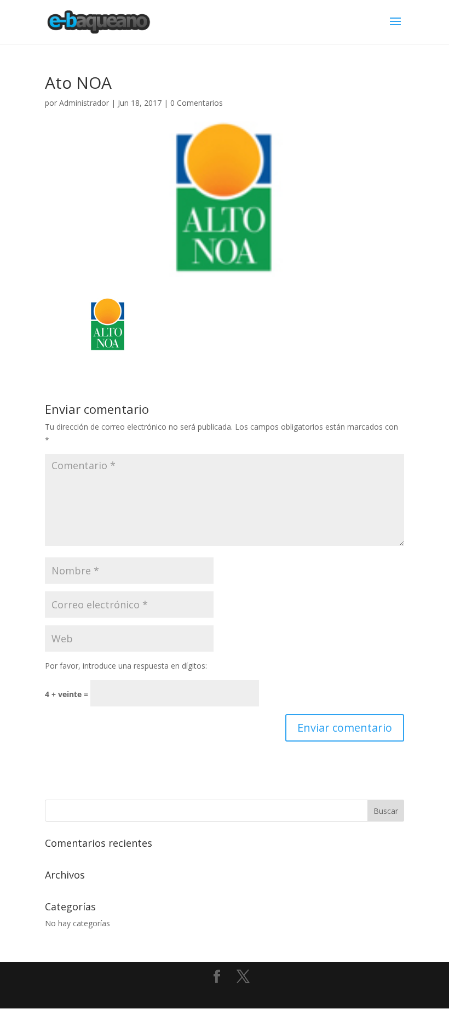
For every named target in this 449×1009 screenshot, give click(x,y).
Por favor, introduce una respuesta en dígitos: (126, 665)
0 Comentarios (196, 103)
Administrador (84, 103)
